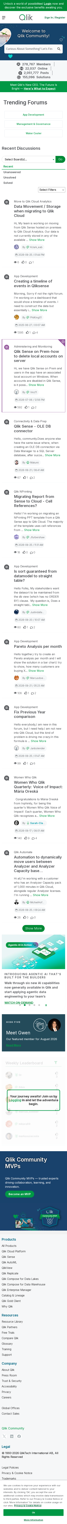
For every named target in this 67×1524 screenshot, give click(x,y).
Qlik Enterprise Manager (16, 1290)
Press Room (9, 1375)
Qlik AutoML (9, 1262)
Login (47, 3)
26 (19, 917)
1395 (20, 332)
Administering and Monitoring (33, 346)
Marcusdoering (38, 678)
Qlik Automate (23, 852)
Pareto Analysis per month (38, 646)
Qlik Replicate (10, 1273)
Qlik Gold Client (11, 1301)
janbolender (37, 748)
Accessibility (9, 1386)
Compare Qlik (10, 1338)
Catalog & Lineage (13, 1295)
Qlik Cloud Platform (14, 1251)
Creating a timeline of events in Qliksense (33, 283)
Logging (15, 1100)
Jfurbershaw (37, 537)
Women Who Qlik (25, 777)
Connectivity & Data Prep (30, 421)
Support (7, 1354)
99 (19, 763)
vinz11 (33, 392)
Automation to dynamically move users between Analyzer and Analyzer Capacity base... (38, 864)
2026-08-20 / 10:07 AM (31, 619)
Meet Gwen (18, 1032)
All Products (9, 1245)
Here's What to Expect (39, 88)
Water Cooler (33, 133)
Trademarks (9, 1478)
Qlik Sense (8, 1257)
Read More (13, 1045)
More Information (33, 1519)
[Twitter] (4, 1436)
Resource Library (12, 1321)
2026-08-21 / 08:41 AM (31, 470)
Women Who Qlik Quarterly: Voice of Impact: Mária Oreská (38, 787)
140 (19, 838)
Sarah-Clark (37, 823)
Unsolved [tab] (9, 177)
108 (19, 693)
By (32, 247)
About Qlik (8, 1370)
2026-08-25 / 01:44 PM (31, 254)
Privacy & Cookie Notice (17, 1473)
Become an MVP (20, 1194)
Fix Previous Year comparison (30, 714)
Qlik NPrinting (23, 491)
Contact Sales (10, 1413)
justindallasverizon (41, 612)
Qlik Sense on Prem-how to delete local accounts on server (38, 356)
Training (6, 1349)
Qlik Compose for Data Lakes (20, 1279)
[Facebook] (19, 1436)
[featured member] (54, 1025)
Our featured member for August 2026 (31, 1039)
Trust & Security (12, 1381)
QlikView (7, 1268)
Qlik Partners (9, 1327)
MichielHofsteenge (41, 902)
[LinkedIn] (11, 1436)
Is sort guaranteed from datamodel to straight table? (35, 576)
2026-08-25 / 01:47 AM (31, 755)
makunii (34, 462)
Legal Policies (10, 1467)
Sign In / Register (54, 17)
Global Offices (11, 1408)
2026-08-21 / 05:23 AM (31, 685)
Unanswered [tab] (12, 172)
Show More (36, 240)
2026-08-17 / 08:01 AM (31, 830)
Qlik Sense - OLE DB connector (32, 428)
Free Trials (8, 1332)
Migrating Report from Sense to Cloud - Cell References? (34, 501)
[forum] (6, 202)
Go (60, 159)
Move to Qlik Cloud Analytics (33, 201)
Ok (33, 1512)
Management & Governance (34, 123)
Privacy (6, 1392)
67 (19, 477)
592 (19, 407)
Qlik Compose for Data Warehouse (23, 1284)
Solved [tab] (8, 183)
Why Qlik (7, 1306)
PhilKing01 (36, 317)
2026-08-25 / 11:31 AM (30, 544)
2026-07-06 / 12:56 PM (31, 399)
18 (18, 552)
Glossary (7, 1343)
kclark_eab (36, 247)
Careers (6, 1397)
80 (19, 627)
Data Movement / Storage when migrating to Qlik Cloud (37, 211)
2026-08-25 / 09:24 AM (31, 909)
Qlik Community (13, 1428)
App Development (33, 114)
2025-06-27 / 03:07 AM (31, 325)
